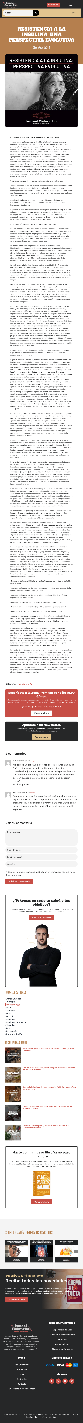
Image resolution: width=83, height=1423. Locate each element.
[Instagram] (71, 1381)
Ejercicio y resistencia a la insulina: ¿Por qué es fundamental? (17, 1251)
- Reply (32, 761)
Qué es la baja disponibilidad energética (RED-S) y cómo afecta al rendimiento (49, 1088)
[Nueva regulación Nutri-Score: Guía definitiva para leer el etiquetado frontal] (13, 1113)
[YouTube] (65, 1381)
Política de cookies (60, 1414)
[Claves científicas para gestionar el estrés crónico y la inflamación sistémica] (13, 1132)
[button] (7, 1251)
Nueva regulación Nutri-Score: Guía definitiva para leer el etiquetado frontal (47, 1107)
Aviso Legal (43, 1414)
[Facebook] (51, 1381)
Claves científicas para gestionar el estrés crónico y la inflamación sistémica (46, 1127)
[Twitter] (58, 1381)
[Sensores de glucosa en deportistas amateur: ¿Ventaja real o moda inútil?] (13, 1055)
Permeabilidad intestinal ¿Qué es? (41, 1251)
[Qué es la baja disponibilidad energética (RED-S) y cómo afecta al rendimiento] (13, 1094)
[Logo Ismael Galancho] (10, 3)
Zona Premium (17, 702)
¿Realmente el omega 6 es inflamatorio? (66, 1251)
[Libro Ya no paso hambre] (41, 1171)
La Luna (54, 1417)
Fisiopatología (25, 684)
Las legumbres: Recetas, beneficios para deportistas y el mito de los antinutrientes (49, 1069)
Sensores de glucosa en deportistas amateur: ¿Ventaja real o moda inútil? (48, 1049)
